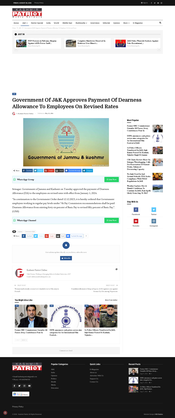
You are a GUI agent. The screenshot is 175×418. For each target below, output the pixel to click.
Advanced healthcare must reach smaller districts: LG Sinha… (140, 42)
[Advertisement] (87, 71)
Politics (53, 379)
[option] (87, 43)
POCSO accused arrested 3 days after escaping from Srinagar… (93, 42)
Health (53, 382)
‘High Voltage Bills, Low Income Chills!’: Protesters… (41, 42)
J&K (24, 23)
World (56, 23)
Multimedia (80, 23)
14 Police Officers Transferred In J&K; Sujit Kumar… (150, 388)
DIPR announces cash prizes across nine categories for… (151, 379)
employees (20, 231)
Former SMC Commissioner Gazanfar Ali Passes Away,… (149, 370)
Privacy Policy (38, 3)
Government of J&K (30, 231)
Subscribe (67, 258)
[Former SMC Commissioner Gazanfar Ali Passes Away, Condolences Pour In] (31, 316)
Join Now (112, 179)
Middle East (67, 23)
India (48, 23)
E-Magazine (138, 23)
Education (55, 388)
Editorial (106, 23)
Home (16, 23)
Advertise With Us (96, 376)
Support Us (94, 379)
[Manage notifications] (5, 413)
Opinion (116, 23)
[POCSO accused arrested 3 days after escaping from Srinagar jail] (71, 43)
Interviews (94, 23)
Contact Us (94, 382)
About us (93, 372)
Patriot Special (37, 23)
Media (53, 385)
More (125, 23)
